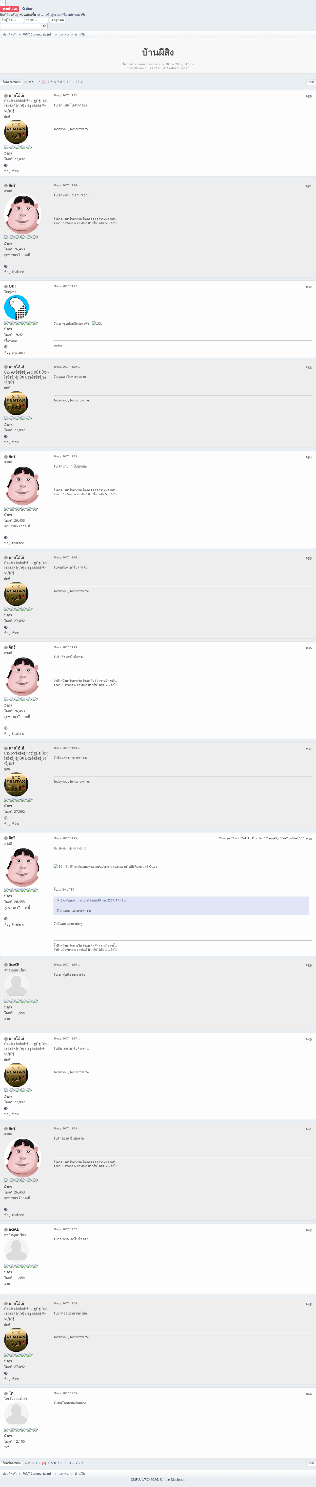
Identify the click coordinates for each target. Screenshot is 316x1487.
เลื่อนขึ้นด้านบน (11, 1463)
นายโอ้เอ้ (16, 95)
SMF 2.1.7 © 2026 (144, 1479)
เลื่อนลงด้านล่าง (10, 82)
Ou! (12, 286)
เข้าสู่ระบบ (53, 14)
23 (77, 82)
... (73, 82)
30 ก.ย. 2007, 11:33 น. (67, 456)
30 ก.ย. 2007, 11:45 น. (67, 838)
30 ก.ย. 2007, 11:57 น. (67, 1038)
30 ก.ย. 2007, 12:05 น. (67, 1393)
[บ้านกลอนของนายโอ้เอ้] (5, 165)
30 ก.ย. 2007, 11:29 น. (67, 366)
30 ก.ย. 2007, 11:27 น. (67, 286)
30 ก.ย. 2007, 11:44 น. (67, 748)
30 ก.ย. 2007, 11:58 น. (67, 1128)
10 (69, 82)
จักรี (12, 185)
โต (11, 1393)
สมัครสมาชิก (77, 14)
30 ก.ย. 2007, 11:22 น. (67, 95)
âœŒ (14, 964)
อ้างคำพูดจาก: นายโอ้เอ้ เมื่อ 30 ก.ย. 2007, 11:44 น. (93, 900)
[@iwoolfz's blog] (5, 347)
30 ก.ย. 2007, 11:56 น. (67, 964)
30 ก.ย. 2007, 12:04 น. (67, 1303)
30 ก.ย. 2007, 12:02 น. (67, 1229)
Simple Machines (172, 1479)
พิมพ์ (311, 82)
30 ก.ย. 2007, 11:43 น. (67, 647)
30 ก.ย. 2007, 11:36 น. (67, 557)
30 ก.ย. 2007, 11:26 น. (67, 185)
